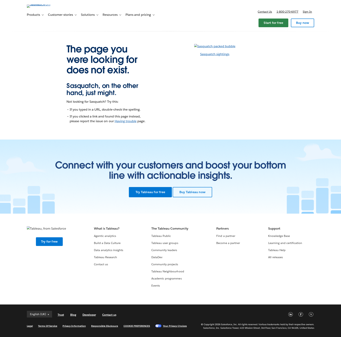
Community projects (164, 264)
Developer (89, 315)
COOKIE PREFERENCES (137, 326)
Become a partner (228, 243)
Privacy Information (74, 326)
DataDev (156, 257)
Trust (61, 315)
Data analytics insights (108, 250)
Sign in (307, 11)
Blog (73, 315)
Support (274, 228)
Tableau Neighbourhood (167, 271)
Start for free (273, 23)
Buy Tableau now (192, 192)
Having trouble (126, 121)
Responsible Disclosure (104, 326)
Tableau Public (161, 236)
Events (155, 285)
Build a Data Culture (107, 243)
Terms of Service (47, 326)
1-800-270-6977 (287, 11)
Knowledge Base (279, 236)
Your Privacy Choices (175, 326)
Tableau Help (277, 250)
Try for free (49, 241)
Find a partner (225, 236)
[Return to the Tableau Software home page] (43, 4)
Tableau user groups (164, 243)
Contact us (265, 11)
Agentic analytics (105, 236)
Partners (222, 228)
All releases (275, 257)
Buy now (302, 23)
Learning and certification (285, 243)
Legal (30, 326)
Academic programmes (166, 278)
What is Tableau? (106, 228)
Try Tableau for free (150, 192)
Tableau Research (105, 257)
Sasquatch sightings (214, 54)
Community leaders (164, 250)
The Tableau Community (169, 228)
